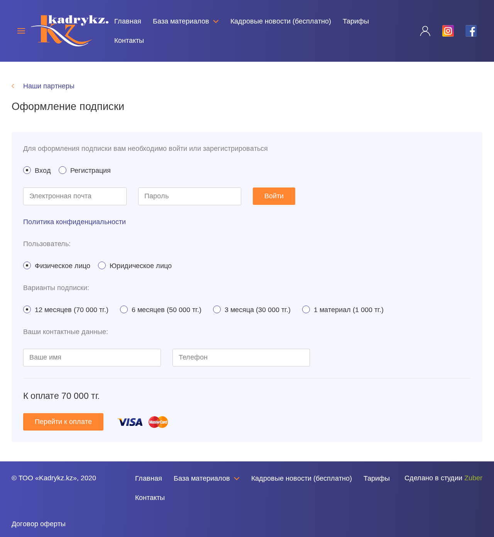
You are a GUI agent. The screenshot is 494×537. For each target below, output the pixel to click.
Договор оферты (39, 524)
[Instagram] (30, 500)
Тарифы (356, 21)
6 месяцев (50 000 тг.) (166, 310)
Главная (127, 21)
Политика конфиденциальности (74, 222)
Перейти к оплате (63, 422)
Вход (43, 170)
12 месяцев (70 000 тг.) (71, 310)
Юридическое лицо (141, 266)
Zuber (473, 478)
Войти (274, 196)
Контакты (129, 40)
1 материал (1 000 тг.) (349, 310)
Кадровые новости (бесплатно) (280, 21)
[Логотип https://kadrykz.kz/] (70, 30)
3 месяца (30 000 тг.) (258, 310)
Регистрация (90, 170)
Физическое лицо (62, 266)
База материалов (181, 21)
